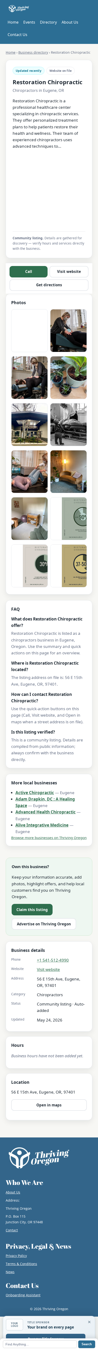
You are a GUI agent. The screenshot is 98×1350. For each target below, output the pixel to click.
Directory (48, 22)
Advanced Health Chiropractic (45, 812)
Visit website (69, 271)
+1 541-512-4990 (53, 960)
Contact (12, 1230)
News (10, 1272)
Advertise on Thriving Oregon (44, 924)
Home (13, 22)
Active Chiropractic (34, 792)
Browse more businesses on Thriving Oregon (49, 837)
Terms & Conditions (21, 1263)
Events (29, 22)
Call (28, 271)
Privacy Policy (16, 1255)
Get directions (49, 284)
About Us (70, 22)
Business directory (33, 52)
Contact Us (17, 34)
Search (87, 1344)
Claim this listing (32, 909)
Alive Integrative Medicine (42, 825)
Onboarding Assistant (23, 1295)
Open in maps (49, 1105)
